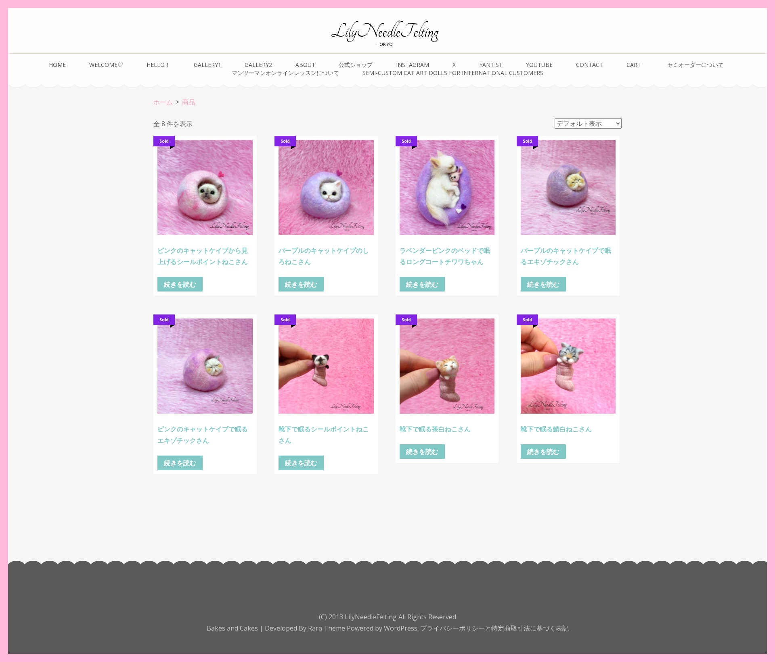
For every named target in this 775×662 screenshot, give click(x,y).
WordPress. (401, 628)
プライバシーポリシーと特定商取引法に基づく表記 (494, 628)
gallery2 (258, 65)
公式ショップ (356, 65)
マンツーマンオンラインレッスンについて (285, 73)
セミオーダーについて (697, 65)
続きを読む (180, 284)
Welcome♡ (106, 65)
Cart (633, 65)
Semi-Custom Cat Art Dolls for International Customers (452, 73)
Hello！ (158, 65)
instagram (412, 65)
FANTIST (491, 65)
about (305, 65)
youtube (539, 65)
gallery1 (207, 65)
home (57, 65)
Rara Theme (327, 628)
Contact (589, 65)
